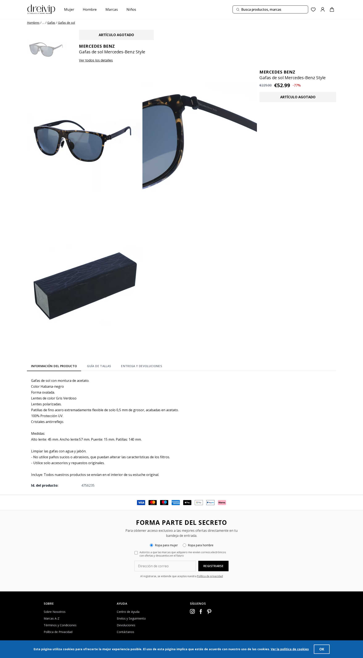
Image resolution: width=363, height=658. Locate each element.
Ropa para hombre (200, 545)
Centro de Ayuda (128, 612)
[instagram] (192, 611)
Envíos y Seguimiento (131, 618)
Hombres (33, 23)
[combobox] (270, 9)
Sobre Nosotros (55, 612)
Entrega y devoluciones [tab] (141, 366)
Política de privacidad (210, 576)
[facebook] (200, 611)
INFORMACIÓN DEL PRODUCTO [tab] (54, 366)
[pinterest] (209, 611)
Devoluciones (126, 625)
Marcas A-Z (51, 618)
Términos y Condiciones (60, 625)
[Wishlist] (313, 9)
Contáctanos (125, 632)
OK (321, 649)
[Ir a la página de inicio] (41, 9)
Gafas (51, 23)
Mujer (69, 9)
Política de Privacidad (58, 632)
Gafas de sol (66, 23)
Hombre (90, 9)
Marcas (111, 9)
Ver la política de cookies (290, 649)
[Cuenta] (322, 9)
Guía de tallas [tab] (99, 366)
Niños (131, 9)
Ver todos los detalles (96, 60)
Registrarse (213, 566)
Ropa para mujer (166, 545)
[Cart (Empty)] (332, 9)
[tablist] (96, 367)
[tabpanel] (181, 433)
